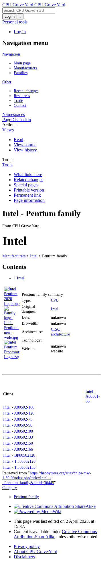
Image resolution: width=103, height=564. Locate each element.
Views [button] (8, 129)
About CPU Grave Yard (35, 551)
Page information (29, 200)
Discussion (21, 119)
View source (25, 144)
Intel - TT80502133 (19, 467)
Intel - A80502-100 (18, 407)
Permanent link (27, 195)
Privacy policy (27, 546)
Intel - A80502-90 (17, 425)
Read (18, 139)
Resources (22, 95)
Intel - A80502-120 (18, 413)
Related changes (28, 179)
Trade (18, 100)
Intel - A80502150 (18, 443)
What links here (28, 174)
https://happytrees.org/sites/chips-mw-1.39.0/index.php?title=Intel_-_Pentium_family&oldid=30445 (46, 478)
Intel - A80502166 (18, 449)
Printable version (29, 190)
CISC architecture (60, 331)
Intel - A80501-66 (93, 396)
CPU (55, 300)
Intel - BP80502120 (19, 455)
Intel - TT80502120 (19, 461)
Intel (33, 256)
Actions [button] (9, 124)
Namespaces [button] (13, 114)
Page (6, 119)
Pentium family (26, 496)
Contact (20, 105)
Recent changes (26, 90)
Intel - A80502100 (18, 431)
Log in (10, 16)
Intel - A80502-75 (17, 419)
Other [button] (6, 82)
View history (25, 149)
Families (20, 72)
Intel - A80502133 (18, 437)
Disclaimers (24, 556)
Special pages (26, 184)
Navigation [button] (11, 54)
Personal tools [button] (14, 21)
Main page (22, 63)
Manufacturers (25, 68)
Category (9, 487)
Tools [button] (7, 159)
